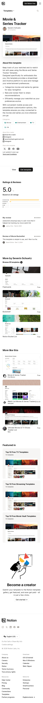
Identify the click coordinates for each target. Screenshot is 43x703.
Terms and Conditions (10, 154)
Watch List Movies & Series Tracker (21, 401)
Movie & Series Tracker (17, 375)
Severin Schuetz (14, 28)
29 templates (12, 30)
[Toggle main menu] (40, 3)
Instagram (8, 137)
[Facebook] (13, 149)
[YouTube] (18, 627)
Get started (21, 600)
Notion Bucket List (10, 336)
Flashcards (7, 287)
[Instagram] (2, 627)
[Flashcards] (21, 275)
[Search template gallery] (37, 10)
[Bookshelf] (21, 300)
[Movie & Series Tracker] (21, 363)
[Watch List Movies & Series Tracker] (21, 390)
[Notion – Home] (3, 3)
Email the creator (10, 135)
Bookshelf (6, 312)
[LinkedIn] (9, 149)
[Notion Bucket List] (21, 325)
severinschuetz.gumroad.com (14, 139)
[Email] (18, 149)
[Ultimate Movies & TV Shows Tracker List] (21, 416)
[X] (5, 149)
